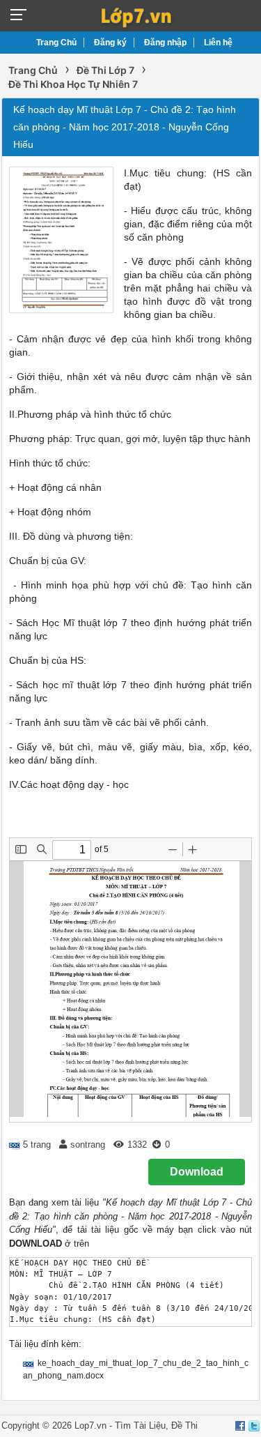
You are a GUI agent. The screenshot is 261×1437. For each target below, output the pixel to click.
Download (196, 1172)
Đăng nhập (165, 42)
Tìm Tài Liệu (140, 1425)
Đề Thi (184, 1425)
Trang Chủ (56, 42)
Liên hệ (218, 42)
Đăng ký (110, 42)
